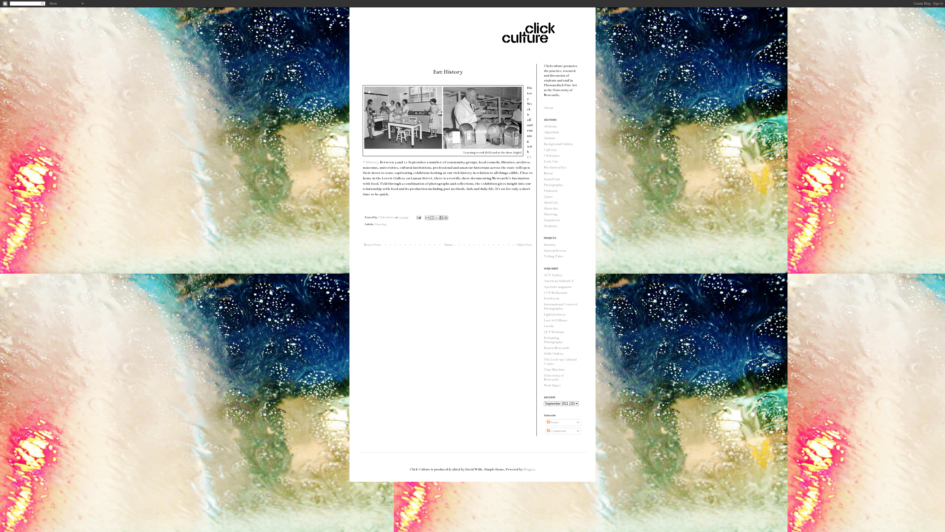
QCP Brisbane (554, 332)
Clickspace (552, 156)
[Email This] (427, 217)
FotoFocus (551, 298)
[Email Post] (418, 217)
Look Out (551, 162)
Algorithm (551, 132)
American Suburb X (559, 281)
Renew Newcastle (556, 348)
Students (550, 226)
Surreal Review (555, 251)
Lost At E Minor (555, 320)
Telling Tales (553, 256)
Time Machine (554, 370)
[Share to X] (436, 217)
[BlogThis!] (431, 217)
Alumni (549, 138)
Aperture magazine (558, 287)
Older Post (524, 245)
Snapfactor (552, 220)
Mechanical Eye (555, 167)
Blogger (529, 469)
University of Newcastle (554, 378)
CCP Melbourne (555, 293)
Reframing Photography (553, 340)
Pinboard (550, 191)
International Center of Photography (561, 306)
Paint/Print (552, 179)
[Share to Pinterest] (445, 217)
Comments (558, 431)
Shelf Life (551, 203)
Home (448, 245)
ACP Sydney (553, 275)
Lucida (549, 326)
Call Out (550, 150)
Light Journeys (555, 314)
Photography (553, 185)
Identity (549, 245)
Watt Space (552, 385)
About (548, 108)
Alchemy (550, 126)
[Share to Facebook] (441, 217)
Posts (554, 422)
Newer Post (372, 245)
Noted (548, 173)
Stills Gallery (553, 354)
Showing (380, 224)
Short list (551, 209)
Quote (548, 197)
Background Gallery (558, 144)
